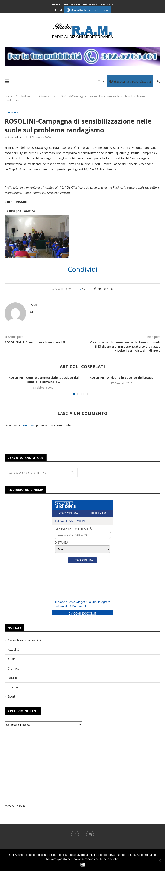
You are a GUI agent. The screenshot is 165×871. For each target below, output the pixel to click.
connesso (28, 425)
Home (56, 4)
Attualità (44, 96)
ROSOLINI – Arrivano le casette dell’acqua (122, 378)
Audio (12, 659)
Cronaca (13, 668)
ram (20, 137)
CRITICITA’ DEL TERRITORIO (80, 4)
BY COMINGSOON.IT (82, 613)
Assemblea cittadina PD (24, 640)
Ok (82, 864)
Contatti (106, 4)
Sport (11, 696)
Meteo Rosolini (15, 806)
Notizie (26, 96)
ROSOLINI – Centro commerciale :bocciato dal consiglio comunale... (44, 380)
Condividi (83, 269)
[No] (159, 860)
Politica (13, 687)
